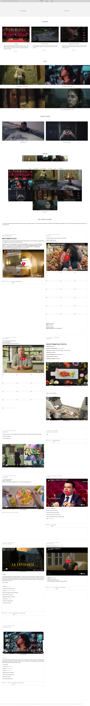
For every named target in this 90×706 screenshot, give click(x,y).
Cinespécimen (10, 666)
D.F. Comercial (5, 234)
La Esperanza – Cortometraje (7, 543)
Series (62, 475)
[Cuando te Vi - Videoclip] (50, 587)
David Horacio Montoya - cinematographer (10, 1)
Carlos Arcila (10, 598)
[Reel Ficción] (67, 8)
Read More (16, 51)
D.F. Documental (49, 475)
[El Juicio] (22, 108)
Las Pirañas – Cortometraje (18, 682)
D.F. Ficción (5, 542)
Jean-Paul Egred (53, 578)
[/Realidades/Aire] (49, 440)
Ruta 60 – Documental (45, 43)
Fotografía (48, 430)
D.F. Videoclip (49, 542)
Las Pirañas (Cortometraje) (6, 627)
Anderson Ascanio (9, 670)
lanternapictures (61, 348)
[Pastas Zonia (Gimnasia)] (67, 141)
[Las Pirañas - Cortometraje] (7, 682)
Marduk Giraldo (51, 518)
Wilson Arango (8, 590)
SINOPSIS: (4, 657)
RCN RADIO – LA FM (5, 431)
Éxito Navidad (48, 235)
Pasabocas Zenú (5, 477)
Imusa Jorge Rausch (5, 338)
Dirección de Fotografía (12, 234)
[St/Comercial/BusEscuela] (6, 281)
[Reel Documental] (23, 8)
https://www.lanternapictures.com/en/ (52, 241)
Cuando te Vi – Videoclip (60, 587)
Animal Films (9, 586)
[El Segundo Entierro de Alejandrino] (74, 42)
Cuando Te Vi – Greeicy (49, 543)
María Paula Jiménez (10, 668)
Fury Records (53, 577)
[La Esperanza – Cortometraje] (22, 85)
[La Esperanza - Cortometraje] (7, 613)
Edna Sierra (13, 590)
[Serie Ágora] (16, 42)
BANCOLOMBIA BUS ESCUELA (7, 235)
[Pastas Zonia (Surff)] (23, 141)
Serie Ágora (16, 43)
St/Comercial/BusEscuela (17, 281)
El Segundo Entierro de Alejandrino (74, 43)
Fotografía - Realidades (54, 430)
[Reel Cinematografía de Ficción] (67, 108)
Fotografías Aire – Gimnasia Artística (51, 431)
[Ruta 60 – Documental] (45, 42)
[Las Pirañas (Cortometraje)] (67, 85)
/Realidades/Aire (56, 440)
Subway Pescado (49, 338)
